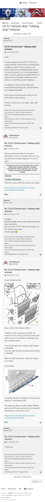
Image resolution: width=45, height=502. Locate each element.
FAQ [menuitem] (1, 18)
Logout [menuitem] (34, 3)
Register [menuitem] (24, 3)
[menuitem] (6, 18)
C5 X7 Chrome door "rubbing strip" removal (20, 28)
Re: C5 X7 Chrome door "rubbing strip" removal (22, 144)
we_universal (8, 495)
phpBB (10, 493)
